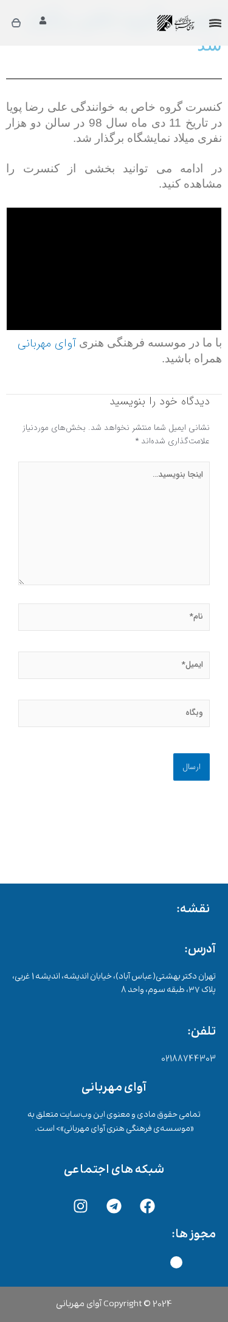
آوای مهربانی (47, 344)
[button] (216, 24)
